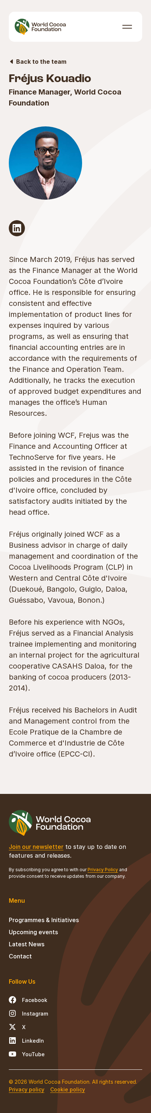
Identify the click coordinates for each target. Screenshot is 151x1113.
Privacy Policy (103, 869)
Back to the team (41, 61)
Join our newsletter (36, 846)
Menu (127, 26)
